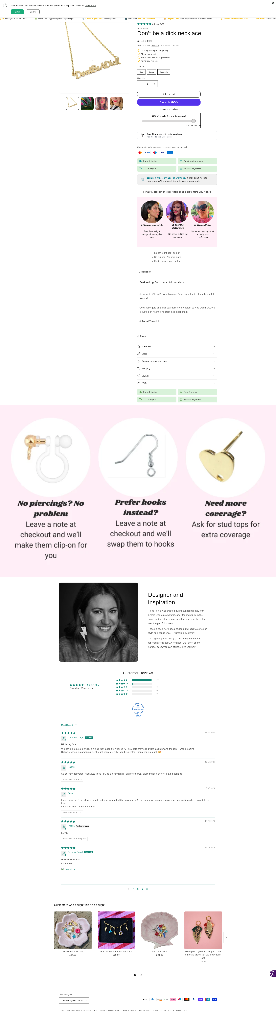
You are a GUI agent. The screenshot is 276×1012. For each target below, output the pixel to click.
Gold (141, 71)
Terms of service (129, 1010)
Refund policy (99, 1010)
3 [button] (138, 889)
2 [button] (133, 889)
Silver (151, 71)
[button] (144, 24)
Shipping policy (145, 1010)
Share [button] (143, 336)
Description (145, 272)
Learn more (90, 5)
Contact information (161, 1010)
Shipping (155, 45)
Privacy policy (113, 1010)
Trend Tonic (71, 1010)
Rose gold (163, 71)
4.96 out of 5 (92, 685)
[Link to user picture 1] (68, 874)
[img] (68, 733)
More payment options (169, 109)
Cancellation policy (179, 1010)
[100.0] (138, 708)
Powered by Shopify (83, 1010)
